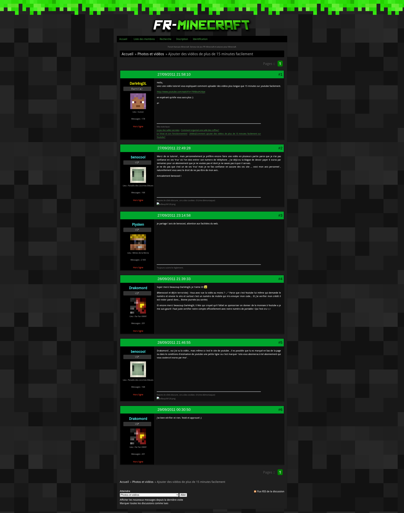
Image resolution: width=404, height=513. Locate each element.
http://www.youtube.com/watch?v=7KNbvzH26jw (181, 91)
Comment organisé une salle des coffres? (200, 130)
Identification (200, 39)
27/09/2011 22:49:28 (174, 148)
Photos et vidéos (150, 53)
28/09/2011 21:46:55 (174, 342)
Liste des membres (144, 39)
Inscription (182, 39)
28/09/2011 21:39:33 (174, 279)
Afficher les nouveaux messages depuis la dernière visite (151, 499)
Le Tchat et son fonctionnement (172, 133)
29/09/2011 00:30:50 (174, 410)
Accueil (123, 39)
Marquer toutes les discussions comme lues (144, 503)
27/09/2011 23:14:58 (174, 215)
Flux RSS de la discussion (270, 491)
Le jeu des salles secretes (168, 130)
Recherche (165, 39)
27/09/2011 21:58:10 (174, 74)
